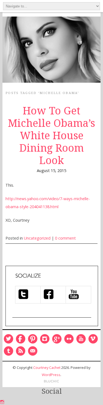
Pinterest (32, 339)
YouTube (81, 339)
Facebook (20, 339)
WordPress (51, 374)
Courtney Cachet (46, 367)
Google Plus (57, 339)
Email (32, 351)
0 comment (65, 238)
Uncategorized (37, 238)
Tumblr (8, 351)
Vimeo (93, 339)
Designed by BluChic (51, 381)
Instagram (44, 339)
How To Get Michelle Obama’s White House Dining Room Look (51, 136)
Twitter (8, 339)
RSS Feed (20, 351)
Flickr (69, 339)
